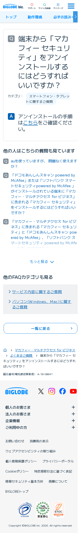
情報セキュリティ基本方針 (24, 481)
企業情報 (12, 420)
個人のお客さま (18, 407)
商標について (58, 481)
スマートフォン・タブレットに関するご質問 (48, 99)
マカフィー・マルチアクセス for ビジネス (45, 350)
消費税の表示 (39, 441)
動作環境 (35, 16)
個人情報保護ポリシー (21, 461)
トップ (11, 16)
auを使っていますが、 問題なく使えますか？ (44, 163)
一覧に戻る (40, 328)
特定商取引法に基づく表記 (53, 471)
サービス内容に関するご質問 (37, 291)
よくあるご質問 (21, 355)
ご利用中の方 (16, 427)
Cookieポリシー (17, 471)
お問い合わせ (14, 441)
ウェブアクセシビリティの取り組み (30, 451)
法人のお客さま (18, 414)
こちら (30, 122)
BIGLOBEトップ (16, 491)
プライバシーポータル (58, 461)
